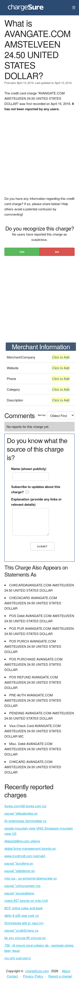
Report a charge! (60, 976)
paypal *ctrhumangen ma (22, 885)
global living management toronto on (30, 848)
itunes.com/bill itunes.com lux (25, 806)
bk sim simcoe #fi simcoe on (25, 937)
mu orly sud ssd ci (17, 958)
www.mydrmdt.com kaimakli (24, 855)
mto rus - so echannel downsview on (30, 878)
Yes (22, 252)
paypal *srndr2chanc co (21, 930)
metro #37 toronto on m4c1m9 (26, 900)
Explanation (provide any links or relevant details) (36, 502)
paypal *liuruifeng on (18, 863)
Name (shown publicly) (28, 468)
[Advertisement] (39, 156)
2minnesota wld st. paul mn (23, 923)
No (57, 252)
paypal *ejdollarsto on (19, 870)
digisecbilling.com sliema (22, 841)
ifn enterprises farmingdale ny (25, 820)
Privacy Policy (33, 976)
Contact (12, 976)
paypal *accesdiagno (19, 893)
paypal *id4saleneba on (21, 813)
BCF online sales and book (23, 908)
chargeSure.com (37, 971)
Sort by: (42, 415)
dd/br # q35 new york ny (21, 915)
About (66, 971)
